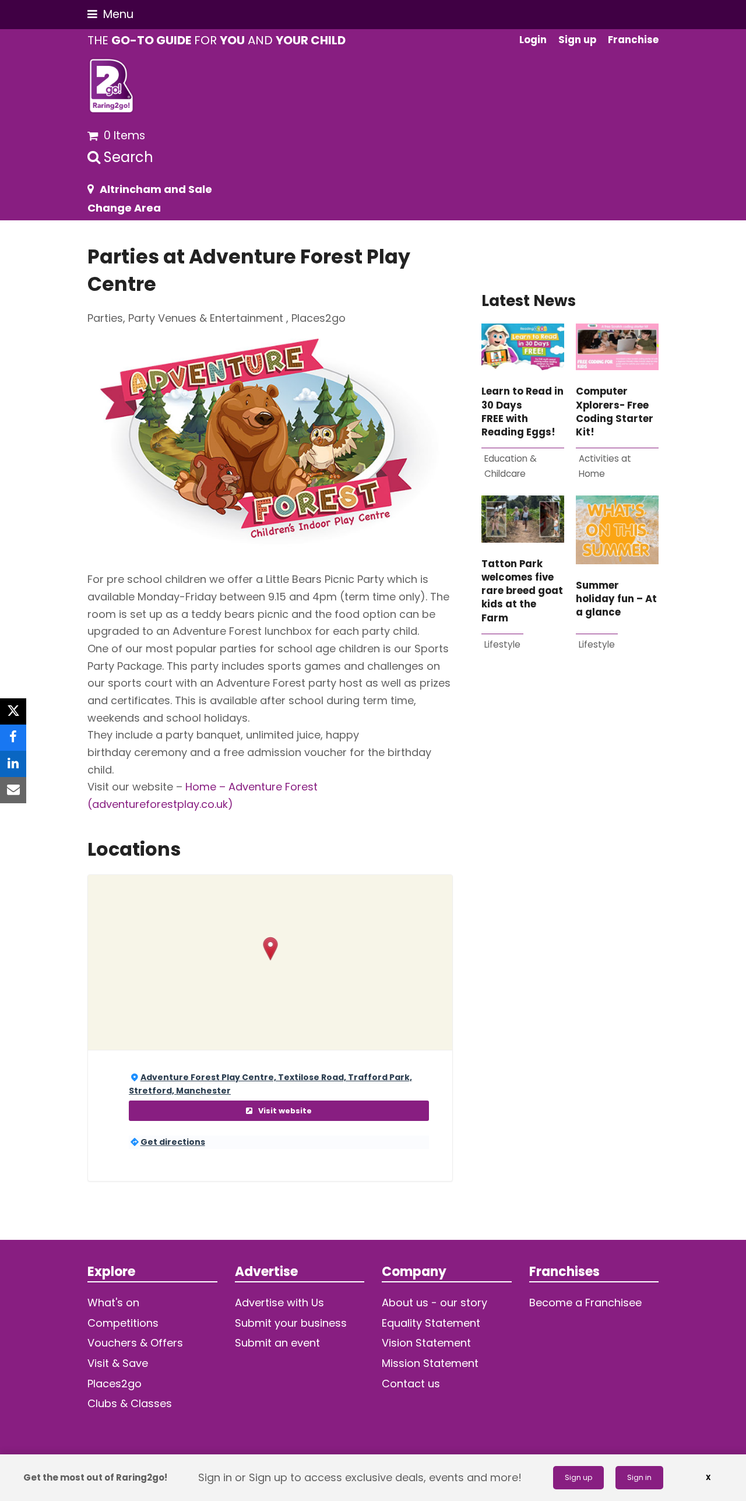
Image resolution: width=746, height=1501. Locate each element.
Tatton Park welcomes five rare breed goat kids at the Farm (522, 591)
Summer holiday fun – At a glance (616, 599)
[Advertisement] (570, 809)
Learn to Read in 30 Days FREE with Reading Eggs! (522, 412)
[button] (110, 14)
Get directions (172, 1142)
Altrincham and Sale (156, 189)
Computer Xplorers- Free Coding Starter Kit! (614, 412)
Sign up (578, 1477)
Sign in (639, 1477)
